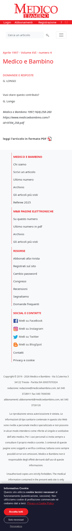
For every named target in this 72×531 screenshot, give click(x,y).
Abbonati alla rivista (26, 258)
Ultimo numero (23, 179)
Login (7, 22)
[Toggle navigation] (61, 35)
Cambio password (25, 273)
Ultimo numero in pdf (27, 226)
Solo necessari (16, 519)
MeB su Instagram (30, 328)
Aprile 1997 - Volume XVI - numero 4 (27, 52)
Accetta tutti (16, 511)
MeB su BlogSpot (30, 344)
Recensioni (20, 289)
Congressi (19, 281)
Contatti (18, 352)
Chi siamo (19, 164)
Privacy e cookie (24, 360)
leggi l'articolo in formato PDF (25, 138)
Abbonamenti (24, 22)
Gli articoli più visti (25, 195)
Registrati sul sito (24, 266)
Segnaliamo (21, 296)
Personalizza (16, 526)
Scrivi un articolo (24, 172)
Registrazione (47, 22)
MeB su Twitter (28, 336)
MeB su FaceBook (30, 320)
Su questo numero (25, 219)
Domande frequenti (26, 304)
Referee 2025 (22, 202)
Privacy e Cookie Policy (40, 503)
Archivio (18, 187)
